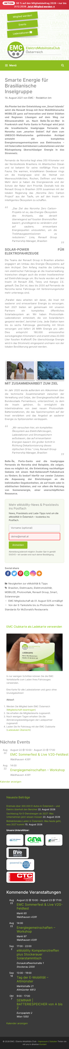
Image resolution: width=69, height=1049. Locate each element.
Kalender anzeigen (10, 781)
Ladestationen (21, 33)
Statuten (53, 1041)
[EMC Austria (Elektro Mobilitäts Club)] (34, 49)
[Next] (57, 370)
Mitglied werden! (22, 16)
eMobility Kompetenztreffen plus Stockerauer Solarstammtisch (38, 954)
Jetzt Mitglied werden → (41, 6)
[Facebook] (8, 573)
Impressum (43, 1041)
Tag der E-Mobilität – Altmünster (32, 979)
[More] (39, 573)
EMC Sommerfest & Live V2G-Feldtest (39, 754)
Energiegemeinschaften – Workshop (37, 770)
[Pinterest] (20, 573)
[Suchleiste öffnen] (62, 65)
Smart (53, 592)
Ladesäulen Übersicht (18, 730)
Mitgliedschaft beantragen (21, 709)
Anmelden (18, 544)
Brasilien (13, 587)
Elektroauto (26, 587)
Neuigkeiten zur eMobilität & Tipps (28, 583)
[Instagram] (33, 573)
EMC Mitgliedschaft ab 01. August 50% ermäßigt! (35, 600)
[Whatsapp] (27, 573)
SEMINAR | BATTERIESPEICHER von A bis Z (39, 1004)
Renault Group (40, 592)
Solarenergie (12, 596)
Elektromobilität (43, 587)
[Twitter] (14, 573)
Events (22, 24)
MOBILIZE (10, 592)
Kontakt (43, 1044)
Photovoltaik (24, 592)
